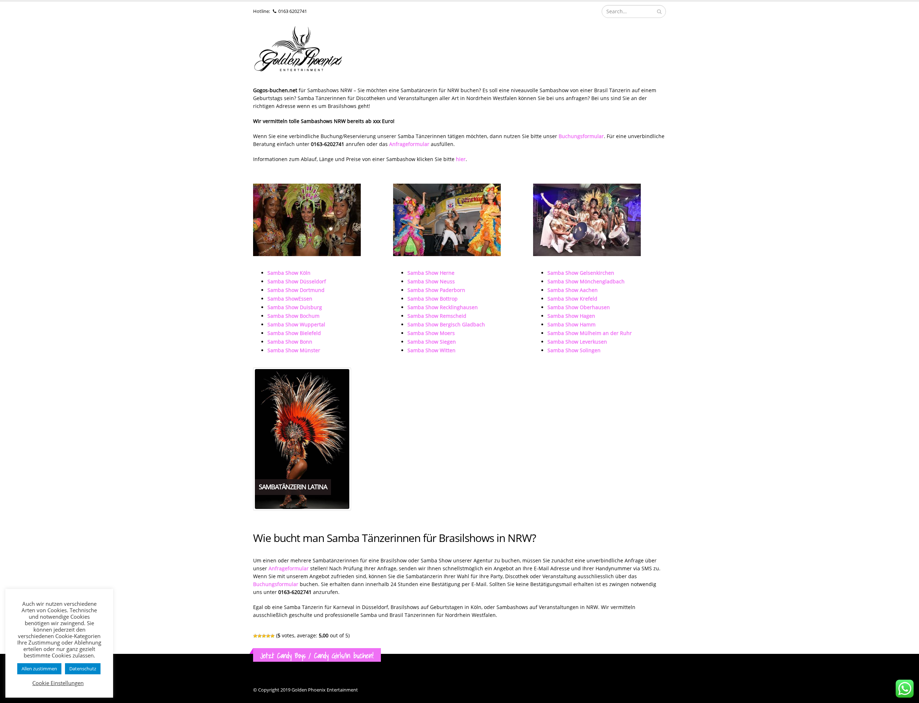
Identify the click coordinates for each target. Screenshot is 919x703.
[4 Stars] (268, 636)
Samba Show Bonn (289, 341)
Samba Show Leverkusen (577, 341)
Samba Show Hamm (571, 324)
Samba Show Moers (431, 333)
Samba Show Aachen (572, 290)
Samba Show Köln (289, 272)
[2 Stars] (259, 636)
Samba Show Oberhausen (578, 307)
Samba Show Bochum (293, 315)
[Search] (659, 11)
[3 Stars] (264, 636)
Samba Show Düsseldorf (296, 281)
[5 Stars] (272, 636)
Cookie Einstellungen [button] (58, 683)
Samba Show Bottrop (432, 298)
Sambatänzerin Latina (293, 486)
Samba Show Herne (430, 272)
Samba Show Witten (431, 350)
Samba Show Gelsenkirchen (580, 272)
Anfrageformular (289, 568)
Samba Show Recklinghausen (442, 307)
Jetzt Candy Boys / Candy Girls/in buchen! (317, 655)
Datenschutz (82, 668)
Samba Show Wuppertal (296, 324)
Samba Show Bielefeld (294, 333)
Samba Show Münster (293, 350)
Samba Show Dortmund (296, 290)
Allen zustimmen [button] (39, 668)
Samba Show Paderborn (436, 290)
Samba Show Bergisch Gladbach (446, 324)
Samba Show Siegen (431, 341)
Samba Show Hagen (571, 315)
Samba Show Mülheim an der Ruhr (589, 333)
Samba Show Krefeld (572, 298)
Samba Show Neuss (431, 281)
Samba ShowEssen (289, 298)
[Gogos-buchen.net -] (298, 50)
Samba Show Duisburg (294, 307)
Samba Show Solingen (574, 350)
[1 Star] (255, 636)
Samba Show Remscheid (436, 315)
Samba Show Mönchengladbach (586, 281)
